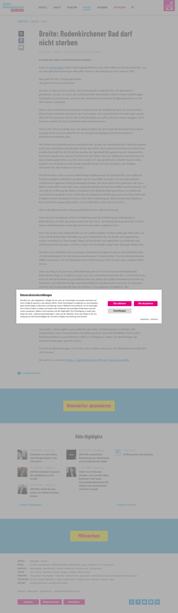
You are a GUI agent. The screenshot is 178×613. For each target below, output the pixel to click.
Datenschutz (144, 319)
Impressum (154, 319)
